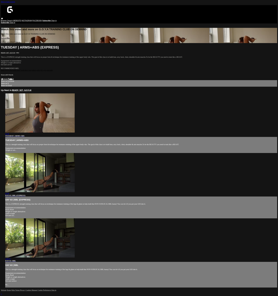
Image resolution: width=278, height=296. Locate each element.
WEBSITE (17, 21)
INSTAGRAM (27, 21)
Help (13, 290)
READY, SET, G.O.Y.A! (8, 53)
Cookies (29, 290)
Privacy (23, 290)
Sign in (54, 21)
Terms (17, 290)
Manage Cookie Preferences (41, 290)
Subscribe (5, 38)
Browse (4, 21)
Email (12, 79)
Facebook (4, 79)
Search (10, 21)
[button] (2, 18)
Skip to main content (8, 2)
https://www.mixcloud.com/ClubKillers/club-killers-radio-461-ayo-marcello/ (27, 70)
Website (3, 290)
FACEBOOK (37, 21)
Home (9, 290)
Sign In (12, 22)
